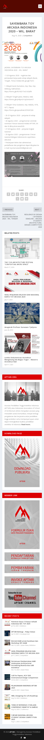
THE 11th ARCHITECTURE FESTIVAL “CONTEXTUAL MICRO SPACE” (19, 263)
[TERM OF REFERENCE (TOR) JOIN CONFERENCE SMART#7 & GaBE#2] (7, 706)
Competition (27, 36)
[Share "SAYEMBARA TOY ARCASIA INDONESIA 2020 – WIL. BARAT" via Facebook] (8, 194)
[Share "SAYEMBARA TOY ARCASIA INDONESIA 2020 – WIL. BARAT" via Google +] (17, 194)
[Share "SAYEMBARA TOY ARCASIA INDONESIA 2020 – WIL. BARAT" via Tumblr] (22, 194)
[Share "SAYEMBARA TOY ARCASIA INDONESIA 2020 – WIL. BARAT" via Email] (22, 199)
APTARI (12, 732)
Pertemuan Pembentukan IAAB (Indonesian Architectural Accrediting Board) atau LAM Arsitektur (23, 664)
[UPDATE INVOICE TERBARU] (22, 584)
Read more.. (26, 424)
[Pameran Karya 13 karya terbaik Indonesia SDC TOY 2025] (7, 623)
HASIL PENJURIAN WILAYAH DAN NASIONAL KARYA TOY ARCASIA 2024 (22, 296)
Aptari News (25, 645)
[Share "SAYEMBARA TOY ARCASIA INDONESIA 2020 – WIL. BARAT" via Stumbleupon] (17, 199)
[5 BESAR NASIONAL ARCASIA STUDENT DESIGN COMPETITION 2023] (7, 717)
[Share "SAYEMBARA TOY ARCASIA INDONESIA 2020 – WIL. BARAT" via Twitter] (13, 194)
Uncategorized (25, 634)
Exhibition (23, 626)
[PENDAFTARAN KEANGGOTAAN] (22, 560)
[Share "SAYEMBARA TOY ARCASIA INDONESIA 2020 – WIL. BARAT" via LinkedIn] (31, 194)
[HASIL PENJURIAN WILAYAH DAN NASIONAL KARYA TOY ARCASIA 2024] (22, 281)
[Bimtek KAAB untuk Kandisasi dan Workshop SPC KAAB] (7, 642)
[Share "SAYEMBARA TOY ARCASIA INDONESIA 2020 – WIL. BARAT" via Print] (26, 199)
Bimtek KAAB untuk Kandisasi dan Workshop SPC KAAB (24, 642)
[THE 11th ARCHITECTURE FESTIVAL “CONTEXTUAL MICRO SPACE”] (22, 248)
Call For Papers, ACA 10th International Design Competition (24, 676)
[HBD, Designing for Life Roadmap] (7, 697)
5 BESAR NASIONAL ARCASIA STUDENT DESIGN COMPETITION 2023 (24, 717)
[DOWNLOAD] (22, 486)
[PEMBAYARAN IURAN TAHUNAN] (22, 572)
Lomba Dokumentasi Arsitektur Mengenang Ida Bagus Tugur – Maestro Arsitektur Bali (21, 360)
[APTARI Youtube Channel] (22, 607)
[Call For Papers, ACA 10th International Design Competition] (7, 677)
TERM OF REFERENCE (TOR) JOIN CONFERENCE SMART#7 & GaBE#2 (24, 706)
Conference (24, 709)
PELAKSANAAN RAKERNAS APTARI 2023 (24, 687)
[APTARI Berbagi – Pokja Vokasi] (7, 633)
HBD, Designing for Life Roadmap (24, 696)
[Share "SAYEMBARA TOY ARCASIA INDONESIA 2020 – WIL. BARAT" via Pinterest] (26, 194)
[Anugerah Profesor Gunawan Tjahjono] (22, 313)
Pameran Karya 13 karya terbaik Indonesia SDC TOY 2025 (24, 623)
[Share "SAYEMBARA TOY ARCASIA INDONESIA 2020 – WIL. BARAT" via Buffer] (35, 194)
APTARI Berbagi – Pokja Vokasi (23, 632)
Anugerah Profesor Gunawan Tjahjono (21, 327)
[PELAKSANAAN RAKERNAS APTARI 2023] (7, 687)
